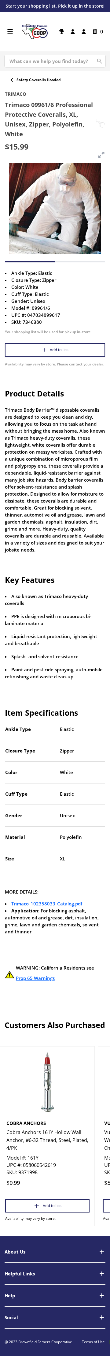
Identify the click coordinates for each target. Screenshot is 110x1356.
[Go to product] (47, 1081)
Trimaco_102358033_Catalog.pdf (46, 904)
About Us (15, 1252)
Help (10, 1295)
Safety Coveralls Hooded (38, 79)
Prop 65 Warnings (35, 978)
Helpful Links (20, 1274)
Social (11, 1317)
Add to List (59, 349)
